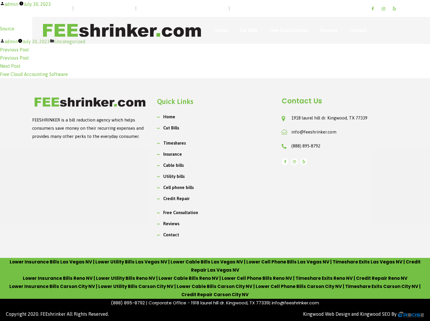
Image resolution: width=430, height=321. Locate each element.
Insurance (172, 154)
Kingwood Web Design (326, 314)
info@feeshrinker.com (313, 131)
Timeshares (174, 142)
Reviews (329, 30)
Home (221, 30)
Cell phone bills (178, 187)
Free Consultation (288, 30)
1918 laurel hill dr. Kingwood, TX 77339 (329, 117)
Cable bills (173, 165)
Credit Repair (176, 198)
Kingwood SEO (375, 314)
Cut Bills (249, 30)
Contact (358, 30)
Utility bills (174, 176)
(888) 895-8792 (305, 145)
